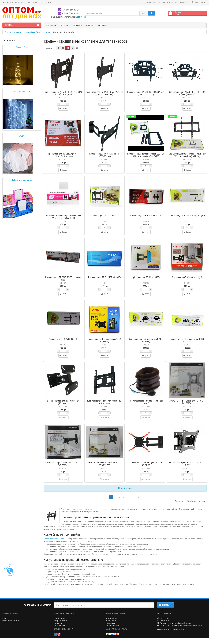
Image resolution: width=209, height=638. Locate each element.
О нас (4, 618)
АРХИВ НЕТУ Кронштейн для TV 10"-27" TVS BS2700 (63, 464)
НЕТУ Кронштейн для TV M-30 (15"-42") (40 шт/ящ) (104, 402)
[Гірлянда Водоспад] (18, 114)
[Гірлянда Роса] (18, 70)
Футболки (22, 136)
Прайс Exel (47, 2)
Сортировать (49, 48)
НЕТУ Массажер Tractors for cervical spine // (146, 402)
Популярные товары (23, 2)
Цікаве (66, 25)
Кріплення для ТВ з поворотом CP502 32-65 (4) (187, 340)
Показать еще (125, 488)
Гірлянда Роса (22, 47)
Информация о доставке (10, 621)
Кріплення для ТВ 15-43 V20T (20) (145, 215)
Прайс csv (37, 2)
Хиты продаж (9, 2)
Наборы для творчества (21, 180)
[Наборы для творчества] (18, 203)
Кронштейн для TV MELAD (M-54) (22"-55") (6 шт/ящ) (104, 155)
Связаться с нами (60, 625)
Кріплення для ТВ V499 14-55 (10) (187, 277)
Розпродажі (102, 25)
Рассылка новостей (112, 625)
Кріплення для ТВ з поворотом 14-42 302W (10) (104, 340)
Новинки (52, 25)
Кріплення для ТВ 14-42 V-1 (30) (104, 215)
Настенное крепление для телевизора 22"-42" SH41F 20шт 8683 (63, 216)
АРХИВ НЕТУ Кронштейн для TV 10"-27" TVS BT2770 (104, 464)
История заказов (111, 621)
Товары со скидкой (60, 621)
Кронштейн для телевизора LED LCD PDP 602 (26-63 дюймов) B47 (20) (187, 155)
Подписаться (167, 605)
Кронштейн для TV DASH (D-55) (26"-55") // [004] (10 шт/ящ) (104, 93)
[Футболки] (18, 158)
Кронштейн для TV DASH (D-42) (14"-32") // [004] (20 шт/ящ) (63, 93)
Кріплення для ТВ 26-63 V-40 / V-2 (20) (187, 215)
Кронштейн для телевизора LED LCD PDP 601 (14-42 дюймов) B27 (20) (145, 155)
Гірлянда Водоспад (21, 91)
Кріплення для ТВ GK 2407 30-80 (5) (104, 277)
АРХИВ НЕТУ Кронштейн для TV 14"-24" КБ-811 (187, 464)
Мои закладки (110, 623)
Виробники (89, 25)
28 (77, 48)
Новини (79, 25)
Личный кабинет (111, 618)
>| (138, 497)
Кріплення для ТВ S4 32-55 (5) (146, 277)
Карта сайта (58, 623)
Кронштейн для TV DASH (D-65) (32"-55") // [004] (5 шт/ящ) (145, 93)
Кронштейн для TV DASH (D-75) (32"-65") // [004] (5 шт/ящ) (187, 93)
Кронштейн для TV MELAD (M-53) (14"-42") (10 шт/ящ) (63, 155)
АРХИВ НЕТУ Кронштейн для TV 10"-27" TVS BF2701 (187, 402)
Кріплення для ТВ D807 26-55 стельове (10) (63, 278)
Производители (59, 618)
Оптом (83, 17)
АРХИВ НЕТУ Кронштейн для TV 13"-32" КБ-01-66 (146, 464)
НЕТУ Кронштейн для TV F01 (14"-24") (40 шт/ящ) (63, 402)
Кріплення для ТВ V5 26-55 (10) (63, 339)
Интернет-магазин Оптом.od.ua (57, 539)
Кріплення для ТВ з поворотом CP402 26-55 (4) (146, 340)
